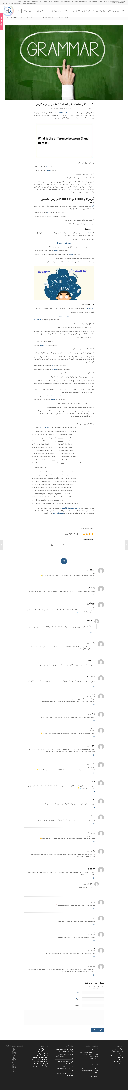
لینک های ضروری (118, 1064)
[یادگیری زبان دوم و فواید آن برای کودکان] (126, 545)
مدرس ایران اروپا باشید (117, 1053)
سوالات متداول (119, 1049)
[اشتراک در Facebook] (88, 545)
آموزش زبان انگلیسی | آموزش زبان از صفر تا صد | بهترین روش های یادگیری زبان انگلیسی (64, 1056)
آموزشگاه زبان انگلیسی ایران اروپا (39, 1066)
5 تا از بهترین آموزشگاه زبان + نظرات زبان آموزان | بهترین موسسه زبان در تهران (64, 1068)
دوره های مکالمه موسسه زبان (40, 1059)
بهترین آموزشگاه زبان (42, 1055)
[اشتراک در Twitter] (76, 545)
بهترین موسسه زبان (43, 1053)
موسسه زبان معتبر (43, 1051)
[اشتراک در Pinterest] (64, 545)
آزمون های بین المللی (117, 1055)
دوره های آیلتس (43, 1049)
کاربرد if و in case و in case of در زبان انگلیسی (64, 104)
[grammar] (64, 62)
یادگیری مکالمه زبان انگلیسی (118, 2)
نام (78, 993)
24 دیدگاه (68, 108)
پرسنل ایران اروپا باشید (117, 1051)
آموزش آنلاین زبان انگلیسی (40, 1057)
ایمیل (78, 999)
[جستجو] (8, 11)
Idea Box (120, 1057)
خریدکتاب (120, 1059)
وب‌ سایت (77, 1005)
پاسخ (94, 579)
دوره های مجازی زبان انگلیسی (40, 1061)
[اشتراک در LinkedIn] (52, 545)
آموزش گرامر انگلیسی (58, 108)
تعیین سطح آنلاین (118, 1061)
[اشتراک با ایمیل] (40, 545)
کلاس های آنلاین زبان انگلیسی (40, 1064)
